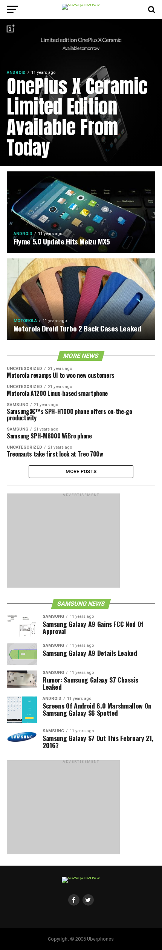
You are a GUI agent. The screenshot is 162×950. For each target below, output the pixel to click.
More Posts (81, 471)
